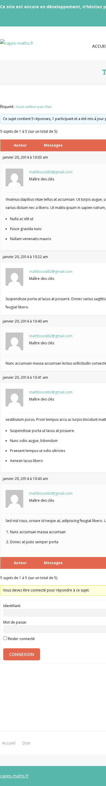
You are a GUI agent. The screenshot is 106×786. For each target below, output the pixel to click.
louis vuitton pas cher (34, 106)
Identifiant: (12, 605)
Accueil (8, 743)
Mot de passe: (15, 622)
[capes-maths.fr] (43, 39)
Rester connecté (21, 638)
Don (26, 743)
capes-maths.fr (14, 776)
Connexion (21, 654)
